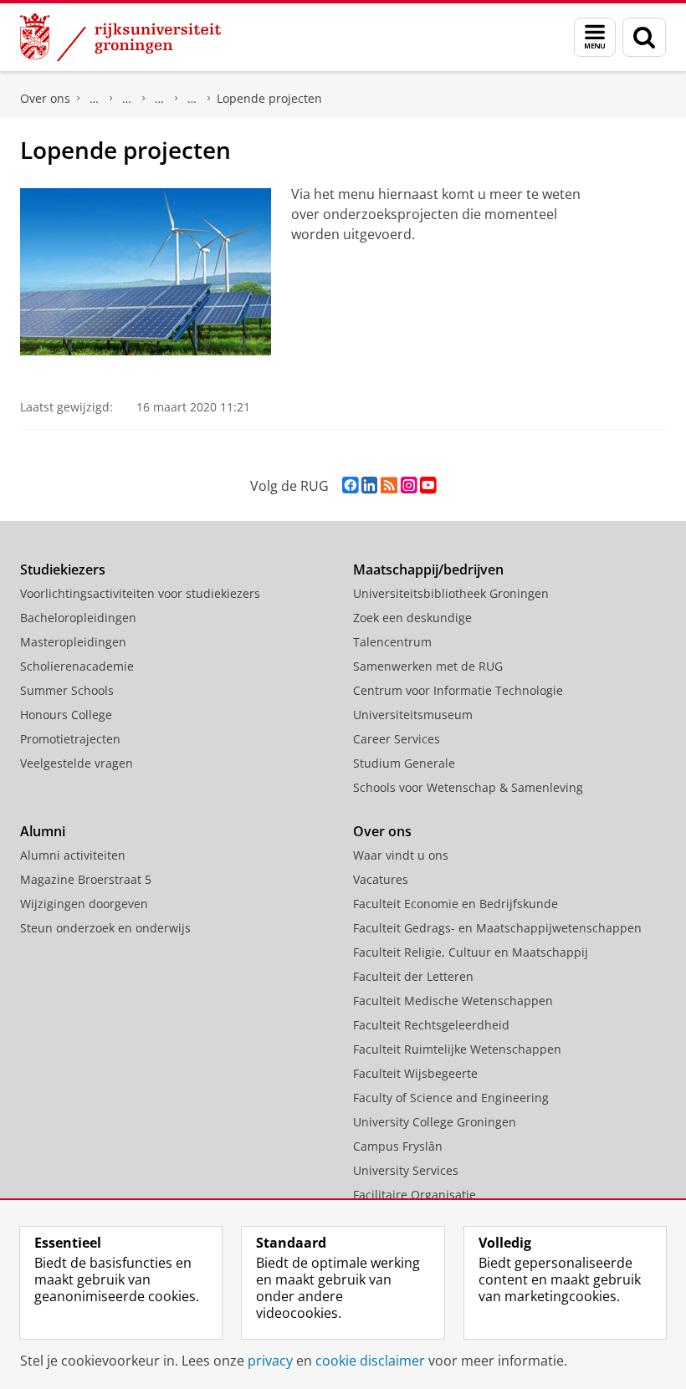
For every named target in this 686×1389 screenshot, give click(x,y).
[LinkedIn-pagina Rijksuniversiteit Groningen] (369, 485)
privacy (270, 1360)
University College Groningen (434, 1122)
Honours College (66, 715)
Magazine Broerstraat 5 (85, 879)
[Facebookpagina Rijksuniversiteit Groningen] (350, 485)
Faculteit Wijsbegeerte (415, 1073)
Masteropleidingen (73, 642)
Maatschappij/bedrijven (428, 569)
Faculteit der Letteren (413, 976)
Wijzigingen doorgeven (84, 904)
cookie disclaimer (370, 1360)
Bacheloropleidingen (78, 618)
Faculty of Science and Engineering (451, 1098)
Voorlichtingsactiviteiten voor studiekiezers (140, 593)
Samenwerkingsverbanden (127, 98)
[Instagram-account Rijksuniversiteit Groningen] (409, 485)
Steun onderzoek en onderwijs (105, 928)
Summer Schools (67, 690)
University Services (405, 1170)
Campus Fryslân (398, 1146)
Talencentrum (392, 642)
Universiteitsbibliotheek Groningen (451, 593)
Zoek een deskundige (412, 618)
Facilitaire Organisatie (414, 1195)
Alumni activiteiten (72, 855)
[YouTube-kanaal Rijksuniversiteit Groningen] (428, 485)
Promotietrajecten (70, 739)
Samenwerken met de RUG (428, 666)
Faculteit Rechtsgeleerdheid (431, 1025)
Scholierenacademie (77, 666)
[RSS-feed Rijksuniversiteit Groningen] (389, 485)
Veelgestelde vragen (76, 763)
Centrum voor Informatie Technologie (458, 690)
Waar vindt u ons (400, 855)
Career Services (396, 739)
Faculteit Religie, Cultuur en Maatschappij (470, 952)
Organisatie (94, 98)
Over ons (45, 98)
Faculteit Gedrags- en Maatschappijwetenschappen (497, 928)
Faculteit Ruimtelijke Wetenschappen (457, 1049)
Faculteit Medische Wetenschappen (453, 1001)
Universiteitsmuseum (413, 715)
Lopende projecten (269, 98)
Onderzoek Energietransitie (192, 98)
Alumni (42, 831)
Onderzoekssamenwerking (159, 98)
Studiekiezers (62, 569)
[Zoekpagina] (644, 37)
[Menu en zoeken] (595, 37)
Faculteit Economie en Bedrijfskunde (455, 904)
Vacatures (380, 879)
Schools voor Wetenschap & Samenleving (468, 787)
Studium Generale (404, 763)
